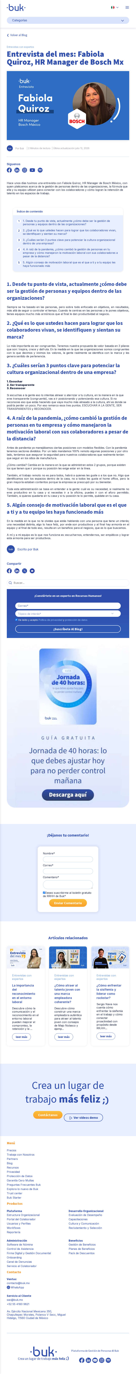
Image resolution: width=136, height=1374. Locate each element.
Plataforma (14, 1211)
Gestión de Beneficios (82, 1244)
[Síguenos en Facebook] (81, 1361)
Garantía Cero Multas (20, 1180)
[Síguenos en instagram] (24, 170)
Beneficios (76, 1240)
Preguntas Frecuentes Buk (24, 1184)
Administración (17, 1240)
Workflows (13, 1228)
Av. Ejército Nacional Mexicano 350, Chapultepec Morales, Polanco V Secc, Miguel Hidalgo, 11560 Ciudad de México (36, 1315)
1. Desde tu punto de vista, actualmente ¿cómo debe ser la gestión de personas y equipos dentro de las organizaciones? (66, 222)
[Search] (10, 582)
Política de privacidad (50, 619)
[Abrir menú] (127, 7)
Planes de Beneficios (82, 1249)
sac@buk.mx (15, 1299)
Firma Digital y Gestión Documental (29, 1253)
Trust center (14, 1193)
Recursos (13, 1167)
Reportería (13, 1232)
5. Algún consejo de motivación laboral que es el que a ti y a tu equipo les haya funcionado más (69, 264)
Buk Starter (14, 1197)
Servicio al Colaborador (22, 1266)
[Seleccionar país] (115, 7)
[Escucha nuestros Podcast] (108, 1361)
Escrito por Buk (27, 549)
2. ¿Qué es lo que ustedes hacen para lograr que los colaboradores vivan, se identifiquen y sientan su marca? (69, 232)
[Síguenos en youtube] (32, 170)
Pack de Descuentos (82, 1253)
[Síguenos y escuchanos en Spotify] (40, 170)
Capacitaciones (78, 1219)
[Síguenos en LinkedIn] (88, 1361)
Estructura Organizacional (23, 1215)
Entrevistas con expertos (20, 46)
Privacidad (13, 1171)
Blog (9, 1163)
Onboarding (14, 1257)
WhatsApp (17, 1287)
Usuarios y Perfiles (19, 1223)
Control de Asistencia (20, 1249)
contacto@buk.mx (18, 1283)
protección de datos (76, 619)
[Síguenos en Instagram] (101, 1361)
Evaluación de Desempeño (85, 1215)
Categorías (19, 20)
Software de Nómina (20, 1244)
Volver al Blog (18, 35)
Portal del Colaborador (21, 1219)
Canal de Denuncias (19, 1261)
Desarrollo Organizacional (86, 1211)
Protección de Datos (20, 1176)
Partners (12, 1159)
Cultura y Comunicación (84, 1223)
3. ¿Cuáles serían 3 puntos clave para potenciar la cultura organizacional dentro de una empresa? (69, 241)
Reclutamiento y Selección (85, 1228)
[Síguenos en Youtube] (95, 1361)
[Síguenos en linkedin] (16, 170)
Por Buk (19, 148)
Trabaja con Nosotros (20, 1154)
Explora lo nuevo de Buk (22, 1189)
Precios (11, 1150)
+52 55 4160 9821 (18, 1304)
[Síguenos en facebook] (9, 170)
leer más (21, 1037)
